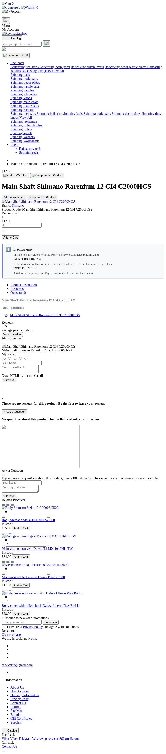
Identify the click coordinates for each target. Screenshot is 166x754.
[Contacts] (6, 20)
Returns (15, 707)
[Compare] (12, 505)
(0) (17, 213)
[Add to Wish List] (15, 175)
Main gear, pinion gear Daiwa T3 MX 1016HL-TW (37, 548)
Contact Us (18, 703)
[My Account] (83, 11)
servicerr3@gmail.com (17, 665)
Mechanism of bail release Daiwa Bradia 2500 (33, 577)
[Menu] (3, 16)
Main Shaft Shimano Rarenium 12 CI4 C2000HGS (45, 315)
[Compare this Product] (47, 175)
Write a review (12, 334)
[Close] (3, 343)
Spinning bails (73, 113)
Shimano (18, 205)
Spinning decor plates (126, 113)
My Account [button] (10, 29)
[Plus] (3, 230)
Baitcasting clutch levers (87, 67)
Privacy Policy (33, 627)
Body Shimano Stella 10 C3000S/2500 (28, 520)
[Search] (46, 43)
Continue (8, 380)
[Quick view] (3, 505)
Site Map (16, 710)
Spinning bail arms (49, 113)
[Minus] (3, 234)
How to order (19, 691)
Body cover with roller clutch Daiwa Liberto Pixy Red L (40, 605)
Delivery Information (24, 695)
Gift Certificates (21, 718)
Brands (15, 714)
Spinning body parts (97, 113)
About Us (17, 687)
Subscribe (50, 622)
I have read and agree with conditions (43, 627)
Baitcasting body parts (55, 67)
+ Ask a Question (14, 411)
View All (57, 71)
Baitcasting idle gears (36, 71)
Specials (16, 722)
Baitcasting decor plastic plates (126, 67)
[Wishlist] (8, 505)
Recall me (8, 631)
